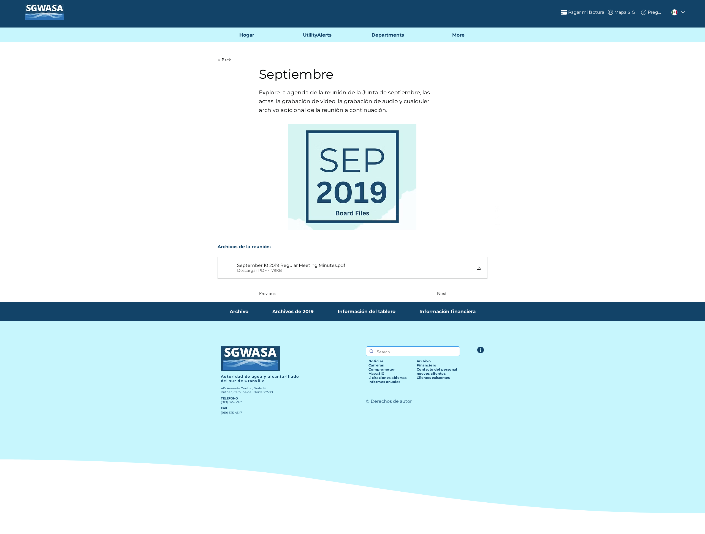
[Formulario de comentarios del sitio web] (480, 350)
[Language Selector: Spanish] (678, 12)
